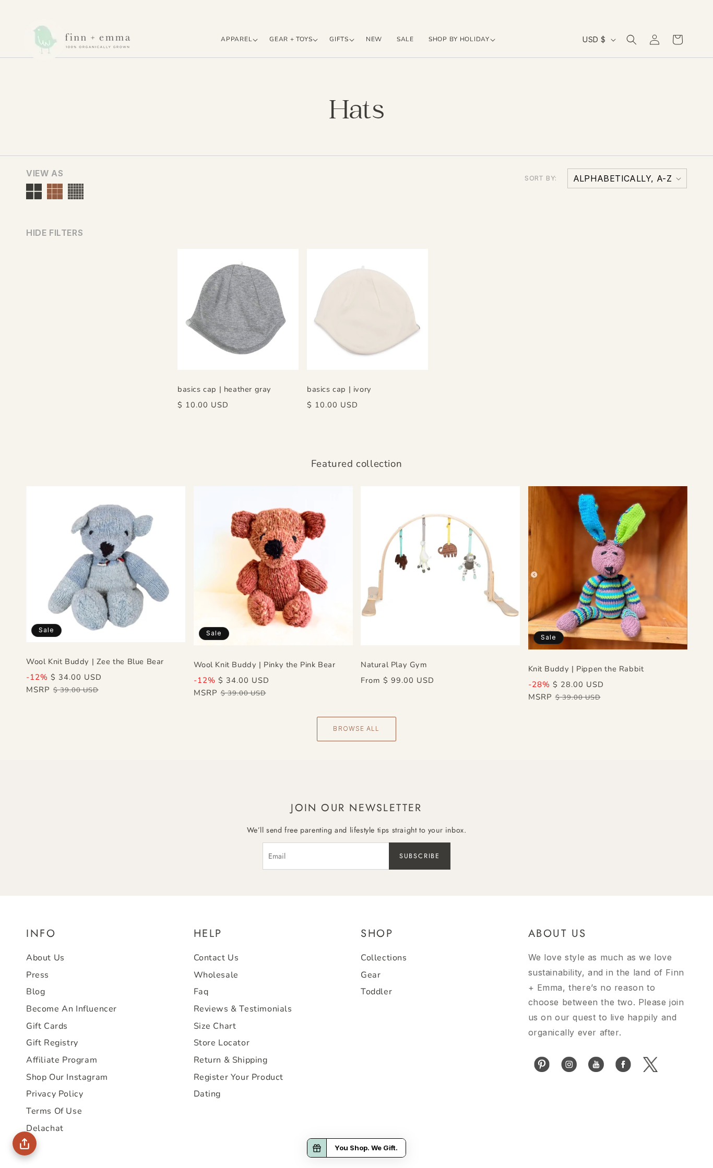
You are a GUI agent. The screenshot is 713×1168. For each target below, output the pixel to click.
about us (45, 958)
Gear (371, 975)
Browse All (356, 728)
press (37, 975)
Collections (384, 958)
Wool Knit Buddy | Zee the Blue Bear (95, 661)
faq (201, 991)
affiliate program (61, 1060)
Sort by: (540, 178)
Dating (207, 1094)
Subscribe (419, 856)
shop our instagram (67, 1077)
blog (35, 991)
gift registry (52, 1043)
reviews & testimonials (243, 1009)
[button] (237, 39)
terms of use (54, 1111)
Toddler (376, 991)
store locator (222, 1043)
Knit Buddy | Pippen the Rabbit (586, 669)
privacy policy (54, 1094)
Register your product (239, 1077)
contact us (216, 958)
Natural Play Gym (394, 664)
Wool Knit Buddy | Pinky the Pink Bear (265, 664)
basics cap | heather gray (224, 389)
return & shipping (231, 1060)
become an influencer (71, 1009)
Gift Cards (47, 1026)
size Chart (215, 1026)
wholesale (216, 975)
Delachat (45, 1128)
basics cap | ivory (339, 389)
